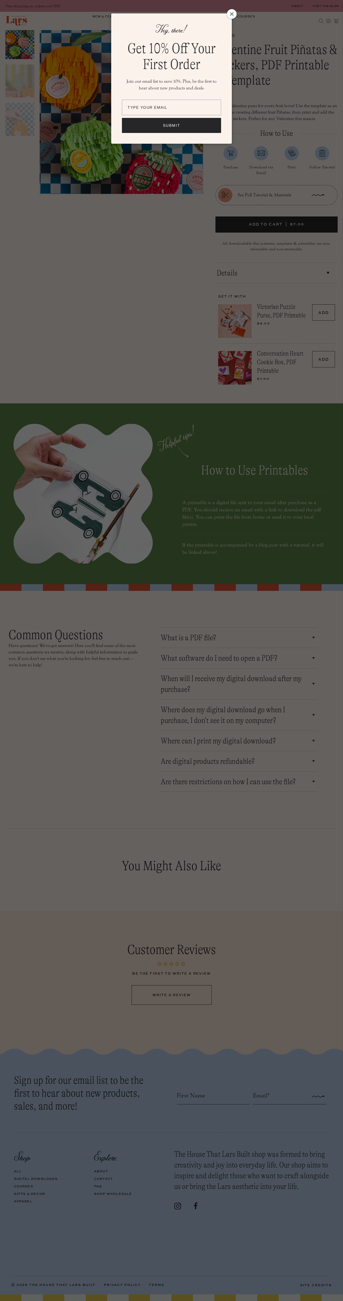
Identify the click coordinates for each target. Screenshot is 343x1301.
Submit (171, 125)
